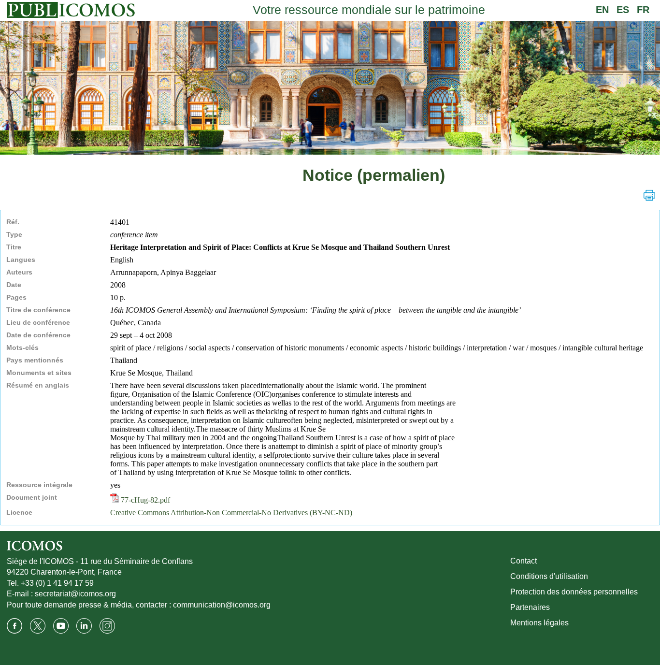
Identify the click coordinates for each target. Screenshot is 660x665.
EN (602, 9)
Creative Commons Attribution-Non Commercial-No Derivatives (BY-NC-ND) (231, 512)
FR (643, 9)
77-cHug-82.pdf (144, 500)
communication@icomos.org (222, 605)
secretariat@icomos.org (75, 594)
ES (623, 9)
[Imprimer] (649, 195)
